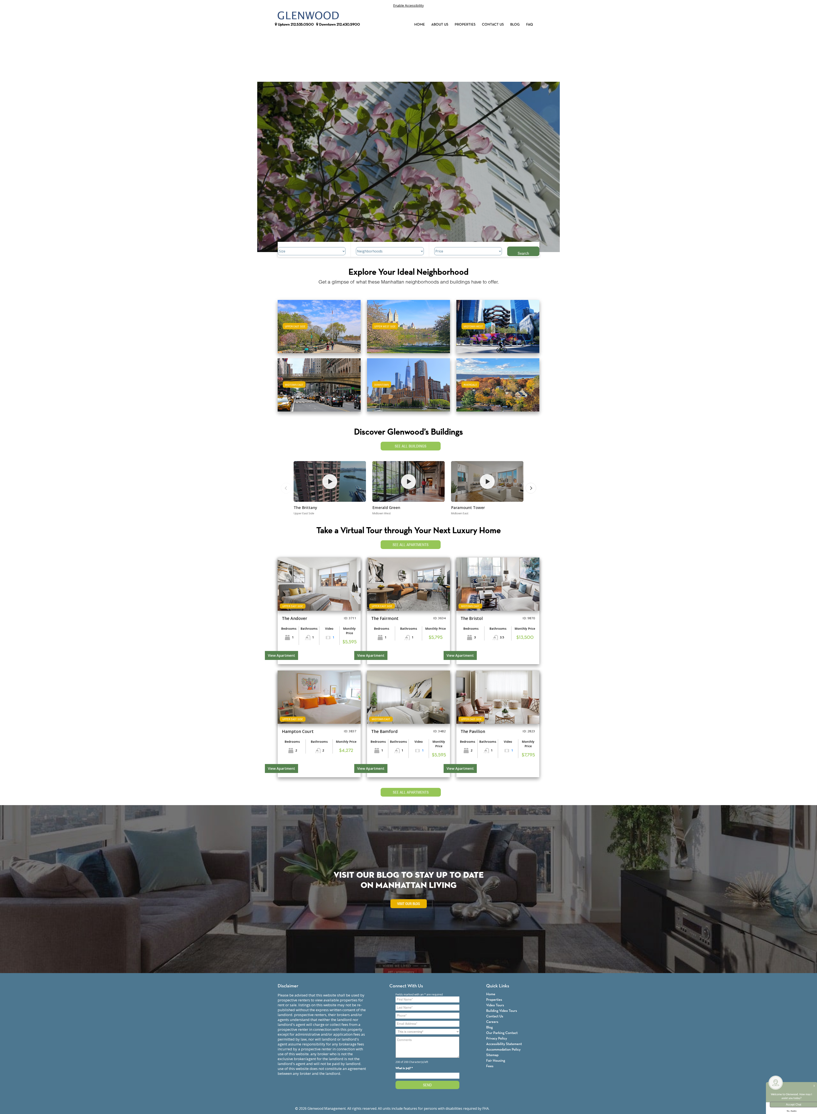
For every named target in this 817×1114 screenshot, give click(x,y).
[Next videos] (531, 488)
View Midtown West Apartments (498, 329)
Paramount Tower (468, 507)
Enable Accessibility (408, 5)
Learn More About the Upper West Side (408, 325)
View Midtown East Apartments (319, 388)
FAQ (529, 24)
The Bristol (472, 618)
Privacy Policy (496, 1038)
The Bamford (384, 731)
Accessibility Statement (504, 1044)
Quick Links (497, 986)
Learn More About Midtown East (319, 383)
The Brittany (305, 507)
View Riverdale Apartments (498, 388)
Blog (515, 24)
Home (419, 24)
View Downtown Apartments (408, 388)
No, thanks (792, 1111)
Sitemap (492, 1055)
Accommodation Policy (503, 1049)
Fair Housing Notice (506, 1108)
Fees (489, 1066)
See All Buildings (410, 446)
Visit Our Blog (408, 904)
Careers (492, 1022)
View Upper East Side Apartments (319, 329)
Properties (465, 24)
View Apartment (281, 655)
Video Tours (495, 1005)
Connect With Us (406, 986)
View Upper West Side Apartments (408, 329)
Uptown (295, 24)
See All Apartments (410, 544)
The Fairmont (385, 618)
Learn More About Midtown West (498, 325)
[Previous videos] (286, 488)
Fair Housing (495, 1060)
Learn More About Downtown (408, 383)
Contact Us (493, 24)
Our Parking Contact (502, 1033)
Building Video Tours (501, 1010)
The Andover (294, 618)
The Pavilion (473, 731)
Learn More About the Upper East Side (319, 325)
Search (523, 253)
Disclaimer (288, 986)
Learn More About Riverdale (497, 383)
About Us (439, 24)
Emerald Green (386, 507)
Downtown (339, 24)
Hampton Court (298, 731)
